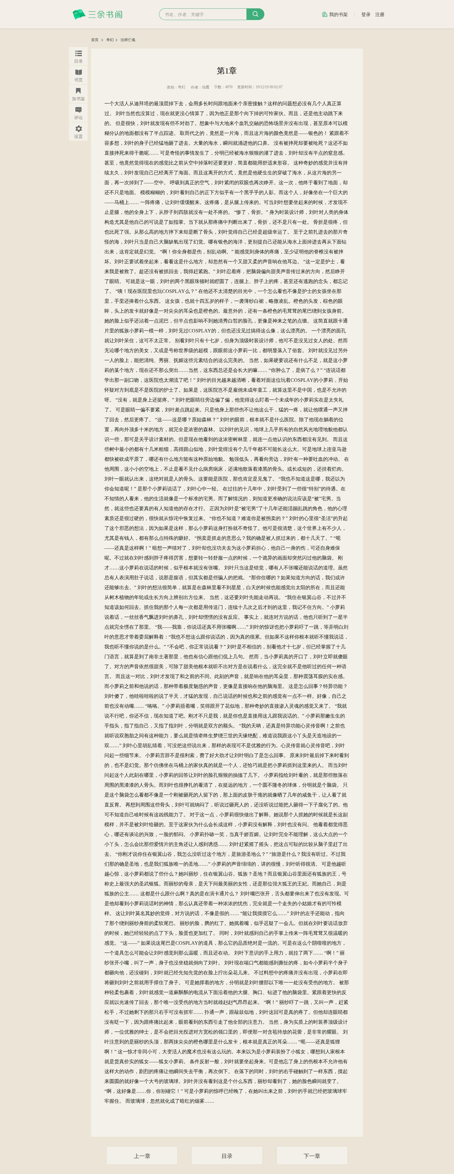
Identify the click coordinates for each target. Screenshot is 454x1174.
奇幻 (110, 40)
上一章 (142, 1155)
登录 (366, 14)
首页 (95, 40)
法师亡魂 (127, 40)
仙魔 (205, 87)
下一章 (312, 1155)
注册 (380, 14)
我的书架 (338, 14)
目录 (227, 1155)
